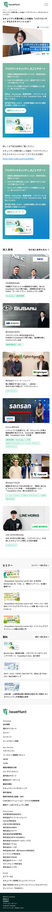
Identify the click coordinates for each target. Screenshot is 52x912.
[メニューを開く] (46, 4)
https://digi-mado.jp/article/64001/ (18, 158)
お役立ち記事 (12, 10)
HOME (5, 10)
